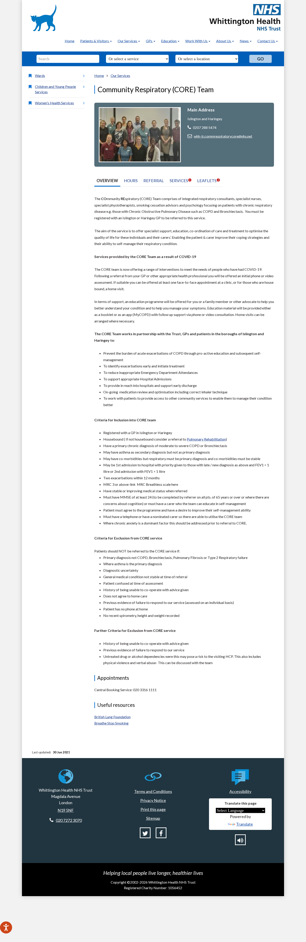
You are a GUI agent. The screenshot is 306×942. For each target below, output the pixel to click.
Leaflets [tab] (208, 180)
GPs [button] (149, 41)
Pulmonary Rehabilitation (206, 439)
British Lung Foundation (112, 717)
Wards (40, 75)
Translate (244, 824)
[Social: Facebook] (161, 832)
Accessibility (240, 791)
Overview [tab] (107, 180)
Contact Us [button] (266, 41)
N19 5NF (66, 810)
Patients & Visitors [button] (95, 41)
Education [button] (169, 41)
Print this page (153, 809)
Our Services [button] (128, 41)
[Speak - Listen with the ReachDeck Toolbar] (6, 927)
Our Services (120, 75)
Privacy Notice (153, 800)
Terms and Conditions (153, 791)
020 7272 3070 (69, 820)
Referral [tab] (153, 180)
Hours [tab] (131, 180)
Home (69, 41)
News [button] (244, 41)
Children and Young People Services (55, 89)
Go (260, 58)
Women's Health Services (54, 103)
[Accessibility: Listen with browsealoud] (240, 839)
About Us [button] (224, 41)
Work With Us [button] (196, 41)
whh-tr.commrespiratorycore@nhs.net (223, 136)
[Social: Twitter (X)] (145, 832)
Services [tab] (180, 180)
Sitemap (153, 818)
